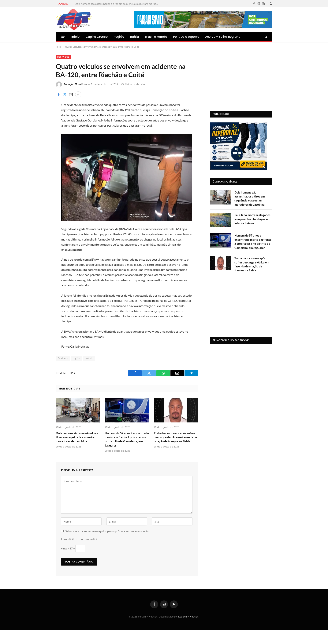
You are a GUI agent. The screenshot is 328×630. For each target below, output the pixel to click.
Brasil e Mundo (156, 37)
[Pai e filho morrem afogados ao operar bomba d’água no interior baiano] (220, 220)
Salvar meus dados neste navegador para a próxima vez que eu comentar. (107, 531)
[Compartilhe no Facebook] (59, 94)
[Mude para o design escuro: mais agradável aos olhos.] (270, 3)
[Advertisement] (241, 78)
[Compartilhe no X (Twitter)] (65, 94)
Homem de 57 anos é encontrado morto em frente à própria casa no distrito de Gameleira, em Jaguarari (127, 439)
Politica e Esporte (186, 37)
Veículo (89, 358)
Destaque (63, 56)
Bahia (134, 37)
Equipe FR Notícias (188, 616)
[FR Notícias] (74, 19)
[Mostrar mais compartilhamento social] (78, 94)
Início (75, 37)
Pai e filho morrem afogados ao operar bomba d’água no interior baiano (116, 3)
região (76, 358)
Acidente (63, 358)
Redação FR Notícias (75, 84)
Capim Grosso (97, 37)
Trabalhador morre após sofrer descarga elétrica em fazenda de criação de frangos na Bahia (175, 437)
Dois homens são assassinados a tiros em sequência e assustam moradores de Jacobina (77, 437)
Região (119, 37)
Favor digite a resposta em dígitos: (81, 539)
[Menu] (63, 36)
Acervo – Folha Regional (223, 37)
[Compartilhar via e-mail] (71, 94)
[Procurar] (265, 36)
